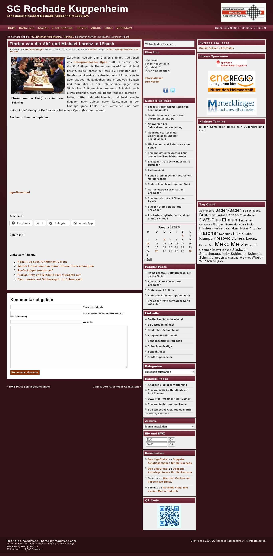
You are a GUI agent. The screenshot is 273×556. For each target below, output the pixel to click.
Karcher (208, 233)
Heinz (242, 224)
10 (148, 243)
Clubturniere (62, 28)
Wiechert (245, 258)
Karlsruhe (225, 233)
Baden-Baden (228, 210)
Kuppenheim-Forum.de (163, 335)
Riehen (226, 250)
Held (250, 224)
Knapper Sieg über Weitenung (167, 385)
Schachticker (156, 351)
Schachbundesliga (160, 346)
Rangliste (27, 28)
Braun (205, 215)
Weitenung (232, 258)
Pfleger (249, 245)
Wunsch (205, 261)
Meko (222, 244)
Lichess (238, 238)
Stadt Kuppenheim (160, 357)
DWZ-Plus (210, 219)
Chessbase (247, 215)
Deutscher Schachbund (163, 330)
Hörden (205, 228)
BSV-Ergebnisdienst (161, 324)
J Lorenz (255, 228)
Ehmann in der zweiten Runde (167, 404)
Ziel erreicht (156, 170)
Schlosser (239, 253)
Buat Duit (23, 544)
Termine (82, 28)
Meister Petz (206, 245)
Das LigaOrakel (158, 459)
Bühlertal (218, 215)
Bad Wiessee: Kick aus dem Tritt (169, 409)
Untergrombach (124, 49)
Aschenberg (206, 211)
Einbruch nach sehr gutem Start (169, 184)
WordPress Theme (35, 540)
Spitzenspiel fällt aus (162, 290)
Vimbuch (218, 257)
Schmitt (205, 257)
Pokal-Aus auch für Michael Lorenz (43, 261)
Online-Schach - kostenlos (216, 48)
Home (12, 28)
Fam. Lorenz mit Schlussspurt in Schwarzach (50, 279)
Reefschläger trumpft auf (35, 270)
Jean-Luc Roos (236, 228)
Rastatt (216, 250)
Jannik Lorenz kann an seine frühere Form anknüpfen (56, 266)
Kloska (247, 233)
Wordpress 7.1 (29, 546)
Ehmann (231, 219)
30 (190, 251)
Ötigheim (218, 261)
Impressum (124, 28)
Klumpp (206, 238)
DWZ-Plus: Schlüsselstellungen (30, 386)
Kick (237, 234)
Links (109, 28)
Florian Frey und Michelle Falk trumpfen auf (49, 274)
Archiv (96, 28)
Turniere (68, 37)
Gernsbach (205, 224)
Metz (237, 244)
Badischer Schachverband (165, 319)
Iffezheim (217, 228)
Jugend (43, 28)
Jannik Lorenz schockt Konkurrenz (116, 386)
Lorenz (110, 49)
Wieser (257, 257)
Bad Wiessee (251, 210)
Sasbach (240, 249)
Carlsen (232, 215)
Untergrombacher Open (90, 62)
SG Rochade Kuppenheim (68, 8)
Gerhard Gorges (34, 49)
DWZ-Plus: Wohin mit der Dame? (169, 399)
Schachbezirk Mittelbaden (165, 341)
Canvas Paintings (66, 544)
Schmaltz (255, 253)
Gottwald (231, 224)
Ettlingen (247, 220)
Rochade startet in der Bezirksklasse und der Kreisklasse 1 (163, 135)
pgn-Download (20, 192)
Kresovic (222, 238)
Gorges (218, 224)
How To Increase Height (42, 544)
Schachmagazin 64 (214, 253)
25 (156, 251)
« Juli (147, 259)
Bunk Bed (163, 414)
